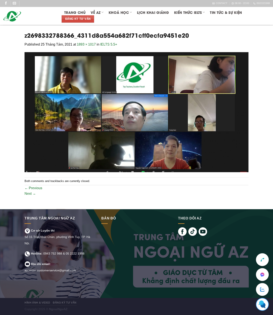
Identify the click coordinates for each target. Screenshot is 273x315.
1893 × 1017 (86, 44)
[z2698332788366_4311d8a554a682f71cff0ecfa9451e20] (136, 112)
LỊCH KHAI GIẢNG (153, 12)
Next (30, 193)
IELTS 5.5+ (108, 44)
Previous (33, 188)
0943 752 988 (52, 253)
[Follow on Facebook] (7, 3)
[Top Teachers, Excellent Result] (29, 16)
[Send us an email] (16, 3)
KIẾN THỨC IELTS (188, 12)
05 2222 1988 (75, 253)
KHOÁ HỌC (119, 12)
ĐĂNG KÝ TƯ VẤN (65, 302)
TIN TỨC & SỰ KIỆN (226, 12)
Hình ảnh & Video (37, 302)
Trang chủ (75, 12)
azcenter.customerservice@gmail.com (50, 270)
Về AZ (96, 12)
